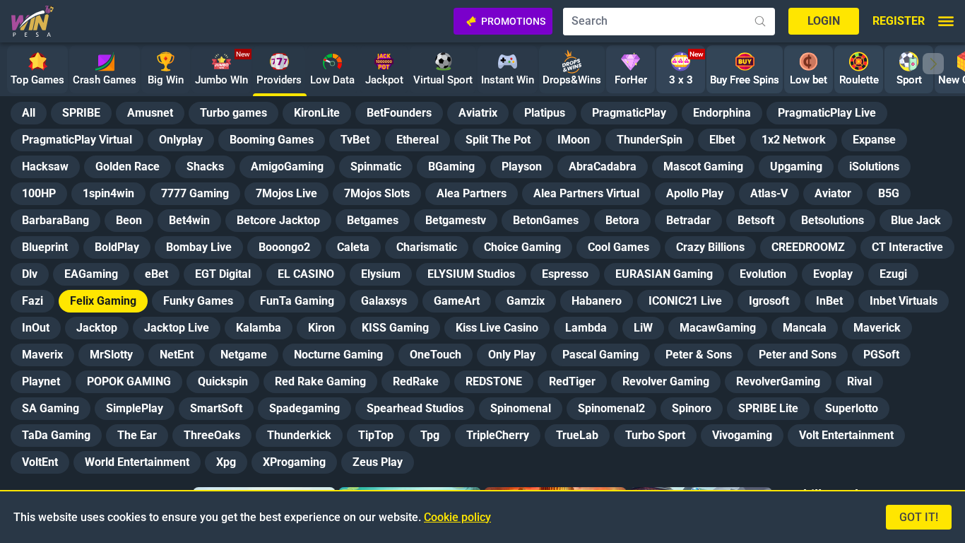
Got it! (918, 517)
